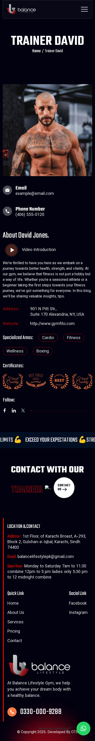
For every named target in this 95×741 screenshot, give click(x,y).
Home (36, 51)
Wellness (15, 351)
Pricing (13, 632)
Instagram (78, 613)
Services (15, 623)
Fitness (73, 338)
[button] (83, 728)
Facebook (78, 604)
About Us (15, 613)
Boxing (42, 351)
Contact (14, 641)
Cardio (48, 338)
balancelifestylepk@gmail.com (40, 557)
